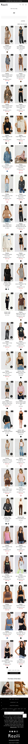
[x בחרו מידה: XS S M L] (21, 35)
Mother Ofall (7, 282)
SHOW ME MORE (14, 673)
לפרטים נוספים (13, 727)
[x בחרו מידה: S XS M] (21, 535)
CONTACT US (14, 702)
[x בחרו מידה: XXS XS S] (21, 564)
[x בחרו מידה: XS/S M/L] (7, 302)
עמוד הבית (15, 8)
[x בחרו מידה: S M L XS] (21, 420)
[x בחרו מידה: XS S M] (21, 154)
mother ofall (7, 312)
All (11, 8)
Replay (21, 45)
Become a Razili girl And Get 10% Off (14, 709)
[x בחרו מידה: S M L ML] (7, 420)
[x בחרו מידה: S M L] (7, 272)
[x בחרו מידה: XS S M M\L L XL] (21, 361)
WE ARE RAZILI (14, 699)
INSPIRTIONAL (14, 705)
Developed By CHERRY (14, 740)
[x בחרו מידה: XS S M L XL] (21, 649)
